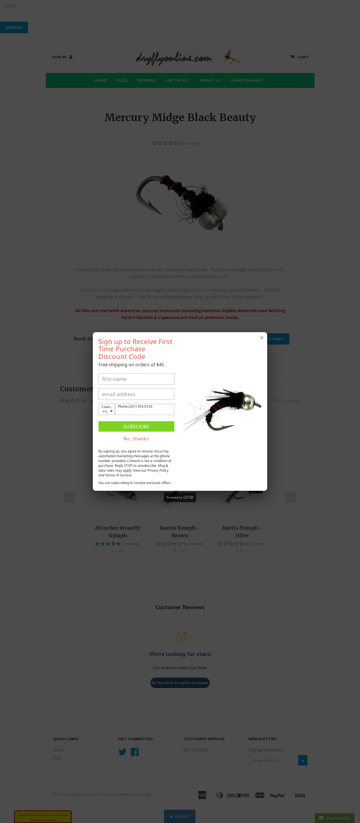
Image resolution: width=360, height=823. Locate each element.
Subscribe (136, 426)
